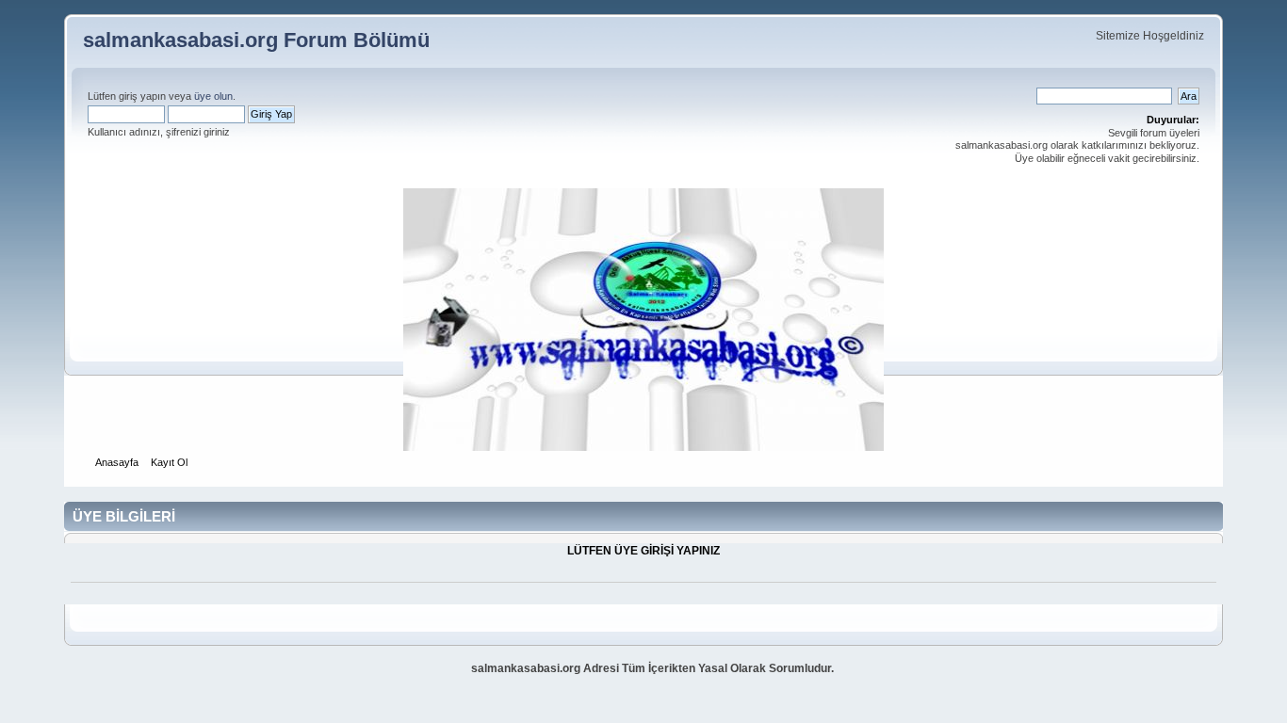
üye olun (213, 96)
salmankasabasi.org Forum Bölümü (256, 40)
